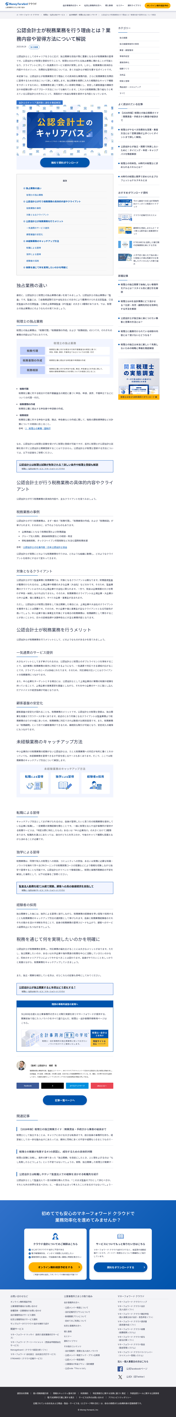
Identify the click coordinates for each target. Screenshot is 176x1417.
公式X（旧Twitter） (136, 1376)
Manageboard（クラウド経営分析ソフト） (29, 1349)
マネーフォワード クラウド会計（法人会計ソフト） (131, 1308)
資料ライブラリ (134, 5)
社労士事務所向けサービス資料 (23, 1319)
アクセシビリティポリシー (119, 1397)
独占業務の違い (33, 188)
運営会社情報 (23, 1393)
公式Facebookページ (136, 1368)
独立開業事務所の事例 (129, 44)
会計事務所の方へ (70, 5)
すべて (122, 93)
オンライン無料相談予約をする (55, 1267)
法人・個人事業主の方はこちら (133, 1361)
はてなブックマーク (77, 1085)
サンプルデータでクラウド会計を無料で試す (29, 1323)
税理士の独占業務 (34, 194)
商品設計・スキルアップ (130, 87)
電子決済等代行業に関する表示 (60, 1397)
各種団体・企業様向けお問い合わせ (25, 1310)
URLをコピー (102, 1086)
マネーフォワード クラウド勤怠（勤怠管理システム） (131, 1346)
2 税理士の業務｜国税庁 (38, 428)
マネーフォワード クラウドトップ (132, 1301)
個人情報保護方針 (41, 1393)
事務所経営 (124, 56)
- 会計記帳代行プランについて (77, 1312)
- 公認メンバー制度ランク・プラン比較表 (82, 1355)
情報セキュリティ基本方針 (64, 1393)
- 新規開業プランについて (75, 1316)
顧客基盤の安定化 (34, 234)
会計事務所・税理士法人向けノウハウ (83, 14)
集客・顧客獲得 (126, 50)
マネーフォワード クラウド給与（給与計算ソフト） (131, 1338)
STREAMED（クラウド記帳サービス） (27, 1358)
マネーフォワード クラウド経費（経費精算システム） (131, 1331)
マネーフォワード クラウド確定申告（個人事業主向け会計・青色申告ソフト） (136, 1315)
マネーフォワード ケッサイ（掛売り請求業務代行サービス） (34, 1336)
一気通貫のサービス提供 (37, 227)
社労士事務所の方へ (92, 5)
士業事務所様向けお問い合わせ (23, 1306)
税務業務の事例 (33, 207)
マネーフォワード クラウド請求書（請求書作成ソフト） (132, 1323)
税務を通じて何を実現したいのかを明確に (47, 267)
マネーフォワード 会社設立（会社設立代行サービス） (33, 1354)
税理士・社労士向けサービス (54, 14)
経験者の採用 (32, 260)
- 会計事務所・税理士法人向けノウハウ (81, 1351)
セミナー (120, 5)
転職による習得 (33, 247)
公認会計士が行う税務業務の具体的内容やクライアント (53, 201)
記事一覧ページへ (65, 1100)
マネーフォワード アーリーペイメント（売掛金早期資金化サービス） (35, 1344)
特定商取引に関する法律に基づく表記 (109, 1393)
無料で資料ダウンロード (65, 162)
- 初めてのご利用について (75, 1320)
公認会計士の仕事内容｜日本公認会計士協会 (45, 547)
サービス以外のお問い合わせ (91, 1397)
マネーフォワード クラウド (29, 14)
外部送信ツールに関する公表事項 (144, 1393)
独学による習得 (33, 254)
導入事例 (109, 5)
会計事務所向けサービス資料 (22, 1315)
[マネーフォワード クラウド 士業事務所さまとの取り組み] (21, 5)
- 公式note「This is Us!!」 (75, 1368)
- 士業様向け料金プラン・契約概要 (79, 1364)
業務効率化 (124, 62)
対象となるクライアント (37, 214)
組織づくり (124, 68)
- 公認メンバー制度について (76, 1307)
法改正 (122, 74)
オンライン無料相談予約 (157, 5)
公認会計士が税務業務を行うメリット (44, 221)
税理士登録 (124, 81)
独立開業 (123, 37)
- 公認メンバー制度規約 (74, 1359)
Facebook (28, 1085)
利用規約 (84, 1393)
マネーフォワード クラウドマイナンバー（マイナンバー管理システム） (135, 1354)
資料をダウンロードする (120, 1267)
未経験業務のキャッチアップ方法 (42, 241)
